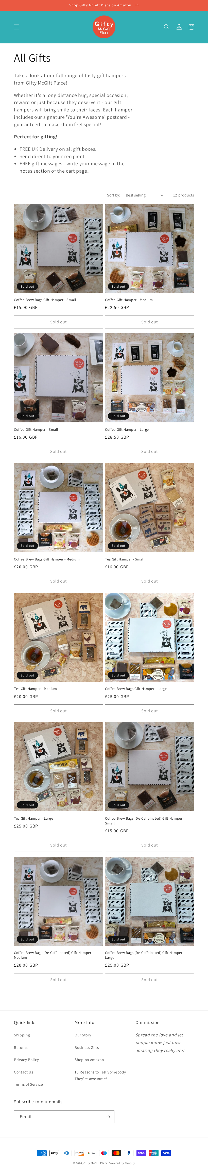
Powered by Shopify (122, 1163)
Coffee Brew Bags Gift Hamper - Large (136, 688)
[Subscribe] (108, 1116)
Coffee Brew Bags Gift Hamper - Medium (47, 559)
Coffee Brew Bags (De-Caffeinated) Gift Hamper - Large (145, 955)
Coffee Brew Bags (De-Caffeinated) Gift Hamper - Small (145, 820)
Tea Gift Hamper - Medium (35, 688)
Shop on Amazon (89, 1059)
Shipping (22, 1034)
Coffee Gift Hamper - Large (127, 429)
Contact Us (23, 1071)
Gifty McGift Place (95, 1163)
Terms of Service (28, 1084)
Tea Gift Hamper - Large (33, 818)
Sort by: (113, 194)
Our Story (83, 1034)
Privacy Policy (26, 1059)
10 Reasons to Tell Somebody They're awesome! (100, 1075)
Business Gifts (87, 1047)
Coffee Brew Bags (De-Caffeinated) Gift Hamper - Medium (54, 955)
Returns (21, 1047)
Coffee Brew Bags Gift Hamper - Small (45, 299)
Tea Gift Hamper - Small (125, 559)
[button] (17, 27)
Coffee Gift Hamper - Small (36, 429)
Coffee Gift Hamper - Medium (129, 299)
